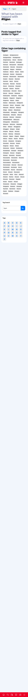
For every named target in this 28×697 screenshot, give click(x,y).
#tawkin (5, 79)
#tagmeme (6, 69)
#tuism (5, 181)
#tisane (10, 138)
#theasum (5, 107)
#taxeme (11, 79)
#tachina (20, 59)
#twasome (13, 184)
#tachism (5, 62)
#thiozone (12, 124)
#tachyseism (13, 64)
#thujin (18, 129)
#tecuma (11, 93)
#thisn (4, 126)
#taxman (12, 83)
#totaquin (13, 150)
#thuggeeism (17, 126)
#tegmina (5, 98)
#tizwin (5, 141)
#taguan (12, 69)
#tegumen (18, 98)
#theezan (18, 107)
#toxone (10, 172)
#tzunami (5, 193)
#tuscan (10, 181)
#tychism (5, 188)
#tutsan (16, 181)
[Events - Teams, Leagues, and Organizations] (12, 694)
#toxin (19, 167)
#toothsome (19, 148)
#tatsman (5, 76)
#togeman (5, 145)
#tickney (11, 134)
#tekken (5, 102)
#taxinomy (6, 83)
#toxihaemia (6, 167)
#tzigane (17, 191)
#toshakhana (6, 150)
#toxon (5, 172)
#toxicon (14, 165)
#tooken (12, 148)
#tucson (17, 176)
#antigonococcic (14, 55)
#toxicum (20, 165)
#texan (12, 105)
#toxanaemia (6, 157)
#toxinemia (19, 169)
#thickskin (18, 117)
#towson (5, 155)
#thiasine (13, 114)
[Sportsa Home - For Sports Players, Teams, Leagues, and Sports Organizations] (13, 2)
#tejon (17, 100)
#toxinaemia (6, 169)
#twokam (12, 186)
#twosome (19, 186)
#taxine (16, 81)
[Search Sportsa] (4, 2)
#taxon (5, 86)
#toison (12, 145)
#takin (21, 71)
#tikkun (5, 138)
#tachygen (19, 62)
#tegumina (6, 100)
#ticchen (17, 131)
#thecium (12, 107)
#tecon (20, 91)
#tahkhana (18, 69)
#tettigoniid (20, 102)
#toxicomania (6, 165)
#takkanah (6, 74)
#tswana (5, 176)
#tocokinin (6, 143)
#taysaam (18, 86)
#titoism (21, 138)
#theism (10, 110)
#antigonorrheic (7, 57)
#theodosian (6, 112)
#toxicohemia (15, 162)
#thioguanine (6, 122)
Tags (5, 9)
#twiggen (19, 184)
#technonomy (6, 91)
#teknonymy (12, 102)
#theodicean (17, 110)
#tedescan (17, 93)
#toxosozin (17, 172)
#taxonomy (11, 86)
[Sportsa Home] (4, 694)
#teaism (11, 88)
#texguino (17, 105)
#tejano (12, 100)
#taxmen (18, 83)
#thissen (10, 126)
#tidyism (5, 136)
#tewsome (5, 105)
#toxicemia (14, 160)
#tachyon (5, 64)
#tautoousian (13, 76)
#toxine (13, 169)
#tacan (14, 59)
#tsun (15, 174)
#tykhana (10, 191)
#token (17, 145)
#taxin (11, 81)
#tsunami (21, 174)
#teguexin (12, 98)
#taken (17, 71)
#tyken (5, 191)
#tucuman (11, 179)
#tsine (11, 174)
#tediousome (6, 95)
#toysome (5, 174)
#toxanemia (14, 157)
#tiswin (16, 138)
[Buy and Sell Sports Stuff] (16, 694)
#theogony (21, 112)
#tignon (11, 136)
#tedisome (14, 95)
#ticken (5, 134)
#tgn (23, 105)
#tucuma (5, 179)
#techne (17, 88)
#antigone (5, 55)
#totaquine (6, 153)
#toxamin (18, 155)
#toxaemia (11, 155)
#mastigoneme (16, 57)
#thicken (12, 117)
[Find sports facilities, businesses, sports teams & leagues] (20, 694)
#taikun (12, 71)
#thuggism (5, 129)
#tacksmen (6, 67)
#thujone (5, 131)
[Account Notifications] (24, 694)
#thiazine (5, 117)
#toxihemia (14, 167)
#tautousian (21, 76)
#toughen (18, 153)
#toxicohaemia (7, 162)
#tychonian (12, 188)
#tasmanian (19, 74)
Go (23, 208)
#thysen (11, 131)
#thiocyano (16, 119)
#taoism (12, 74)
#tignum (17, 136)
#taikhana (5, 71)
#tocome (12, 143)
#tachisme (12, 62)
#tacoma (12, 67)
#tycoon (19, 188)
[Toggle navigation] (23, 2)
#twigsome (6, 186)
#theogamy (14, 112)
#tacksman (20, 64)
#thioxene (5, 124)
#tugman (18, 179)
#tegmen (20, 95)
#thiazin (19, 114)
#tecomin (14, 91)
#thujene (12, 129)
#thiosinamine (15, 122)
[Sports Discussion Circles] (8, 694)
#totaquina (20, 150)
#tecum (5, 93)
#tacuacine (19, 67)
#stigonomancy (7, 59)
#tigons (22, 136)
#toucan (12, 153)
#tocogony (18, 141)
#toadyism (11, 141)
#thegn (5, 110)
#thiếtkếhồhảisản (7, 119)
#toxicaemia (6, 160)
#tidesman (17, 134)
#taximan (17, 79)
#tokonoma (6, 148)
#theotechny (6, 114)
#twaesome (6, 184)
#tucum (22, 176)
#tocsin (18, 143)
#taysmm (5, 88)
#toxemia (21, 157)
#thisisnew (19, 124)
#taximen (5, 81)
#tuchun (11, 176)
